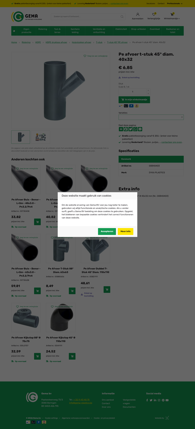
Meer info (126, 231)
